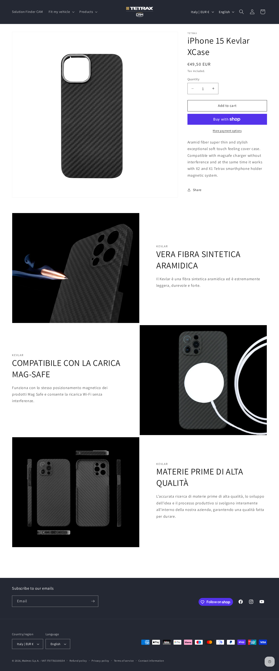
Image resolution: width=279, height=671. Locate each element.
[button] (61, 12)
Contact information (151, 660)
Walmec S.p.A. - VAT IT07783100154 (43, 660)
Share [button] (197, 190)
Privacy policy (100, 660)
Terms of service (124, 660)
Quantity (193, 79)
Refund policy (78, 660)
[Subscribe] (93, 601)
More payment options (227, 131)
